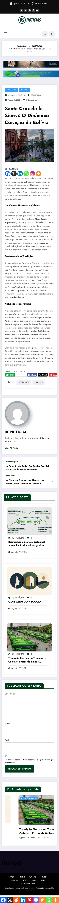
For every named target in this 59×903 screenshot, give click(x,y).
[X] (14, 173)
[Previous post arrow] (52, 466)
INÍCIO (22, 877)
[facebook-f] (21, 10)
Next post (10, 475)
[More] (38, 173)
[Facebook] (8, 173)
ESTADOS (11, 877)
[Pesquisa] (45, 34)
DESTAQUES (11, 89)
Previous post (12, 461)
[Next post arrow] (52, 481)
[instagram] (33, 10)
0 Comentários (31, 100)
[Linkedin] (20, 173)
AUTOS (10, 798)
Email (7, 740)
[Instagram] (32, 173)
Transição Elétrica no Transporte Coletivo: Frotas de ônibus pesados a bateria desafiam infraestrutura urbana (27, 659)
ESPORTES (14, 880)
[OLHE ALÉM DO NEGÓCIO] (29, 580)
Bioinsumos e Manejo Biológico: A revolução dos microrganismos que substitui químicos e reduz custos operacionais (27, 543)
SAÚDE (34, 880)
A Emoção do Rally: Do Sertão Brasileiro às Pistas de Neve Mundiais (28, 468)
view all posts (11, 448)
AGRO (25, 880)
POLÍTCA (44, 877)
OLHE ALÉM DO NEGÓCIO (24, 601)
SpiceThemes (29, 890)
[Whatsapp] (26, 173)
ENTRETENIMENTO (28, 884)
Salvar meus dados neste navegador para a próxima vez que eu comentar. (29, 761)
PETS (43, 880)
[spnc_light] (52, 34)
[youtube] (37, 10)
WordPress (32, 888)
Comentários (10, 693)
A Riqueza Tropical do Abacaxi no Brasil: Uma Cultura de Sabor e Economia (25, 481)
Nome (7, 723)
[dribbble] (29, 10)
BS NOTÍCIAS (36, 95)
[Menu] (5, 34)
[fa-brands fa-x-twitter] (25, 10)
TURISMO (24, 89)
